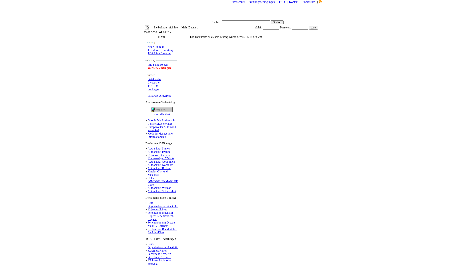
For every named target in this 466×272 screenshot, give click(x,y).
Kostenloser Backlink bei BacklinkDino (162, 231)
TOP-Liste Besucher (159, 53)
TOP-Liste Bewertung (160, 50)
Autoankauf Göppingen (161, 161)
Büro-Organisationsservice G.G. (163, 204)
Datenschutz (237, 1)
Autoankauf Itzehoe (159, 151)
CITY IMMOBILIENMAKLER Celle (163, 181)
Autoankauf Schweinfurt (162, 191)
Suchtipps (153, 89)
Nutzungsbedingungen (262, 1)
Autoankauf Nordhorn (160, 164)
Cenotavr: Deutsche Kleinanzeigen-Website (161, 157)
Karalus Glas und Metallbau (158, 173)
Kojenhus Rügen (157, 209)
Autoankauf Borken (159, 168)
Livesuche (153, 82)
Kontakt (293, 1)
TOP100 (153, 85)
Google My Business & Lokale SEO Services (161, 122)
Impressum (309, 1)
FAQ (282, 1)
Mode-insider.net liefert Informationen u (161, 135)
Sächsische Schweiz (159, 253)
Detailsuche (154, 79)
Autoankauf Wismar (159, 187)
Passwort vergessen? (159, 95)
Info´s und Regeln (158, 64)
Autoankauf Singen (159, 148)
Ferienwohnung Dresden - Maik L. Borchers (163, 224)
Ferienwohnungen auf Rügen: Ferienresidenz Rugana (160, 216)
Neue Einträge (156, 46)
